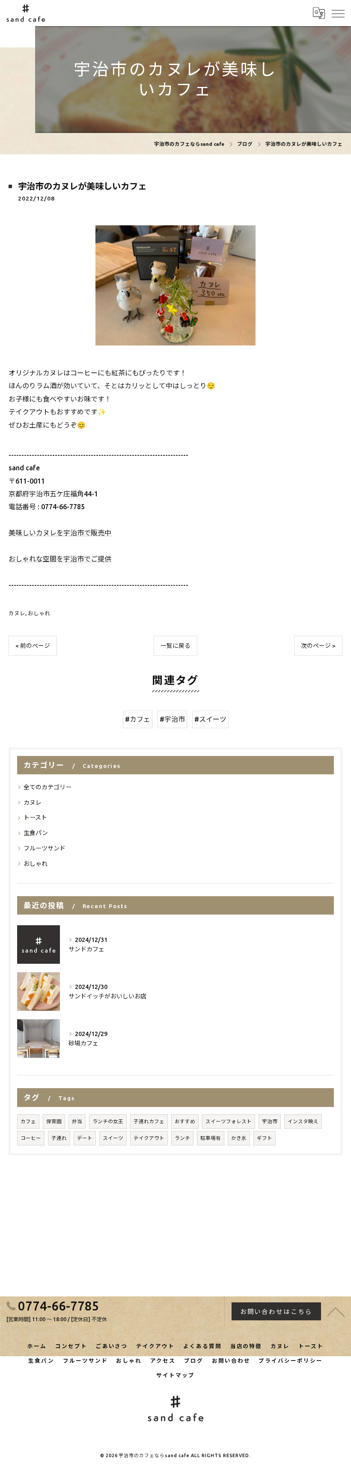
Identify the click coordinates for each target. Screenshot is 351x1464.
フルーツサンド (44, 848)
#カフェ (137, 719)
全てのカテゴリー (47, 787)
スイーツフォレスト (228, 1121)
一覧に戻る (175, 645)
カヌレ (17, 613)
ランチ (182, 1138)
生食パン (36, 832)
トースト (35, 817)
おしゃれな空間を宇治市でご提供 (60, 559)
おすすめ (185, 1121)
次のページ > (318, 645)
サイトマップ (175, 1375)
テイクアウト (149, 1138)
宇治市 (269, 1121)
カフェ (28, 1121)
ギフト (264, 1138)
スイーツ (113, 1138)
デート (84, 1138)
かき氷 (239, 1138)
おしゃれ (39, 613)
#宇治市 (172, 719)
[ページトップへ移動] (336, 1311)
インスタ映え (303, 1121)
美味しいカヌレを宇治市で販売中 (60, 533)
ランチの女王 (107, 1121)
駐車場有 (210, 1138)
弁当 (77, 1121)
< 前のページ (32, 645)
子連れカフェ (149, 1121)
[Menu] (338, 12)
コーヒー (31, 1138)
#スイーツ (210, 719)
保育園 (54, 1121)
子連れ (59, 1138)
